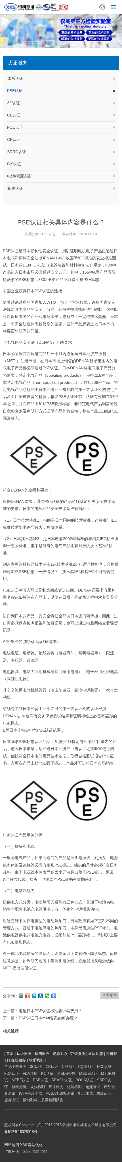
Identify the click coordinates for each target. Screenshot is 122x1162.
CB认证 (13, 139)
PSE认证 (15, 90)
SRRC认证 (16, 151)
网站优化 (35, 1145)
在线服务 (18, 1060)
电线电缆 (11, 653)
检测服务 (42, 1053)
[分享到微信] (47, 996)
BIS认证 (14, 164)
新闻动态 (95, 1053)
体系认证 (15, 78)
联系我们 (36, 1060)
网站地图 (11, 1145)
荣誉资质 (77, 1053)
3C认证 (13, 103)
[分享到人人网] (40, 996)
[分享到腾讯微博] (34, 996)
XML (24, 1145)
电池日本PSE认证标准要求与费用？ (50, 1011)
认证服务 (24, 1053)
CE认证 (13, 115)
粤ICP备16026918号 (20, 1132)
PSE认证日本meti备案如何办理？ (48, 1018)
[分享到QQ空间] (21, 996)
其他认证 (15, 188)
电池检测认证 (19, 176)
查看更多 (110, 995)
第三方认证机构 (92, 389)
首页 (10, 1053)
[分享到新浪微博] (27, 996)
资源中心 (59, 1053)
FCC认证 (15, 127)
